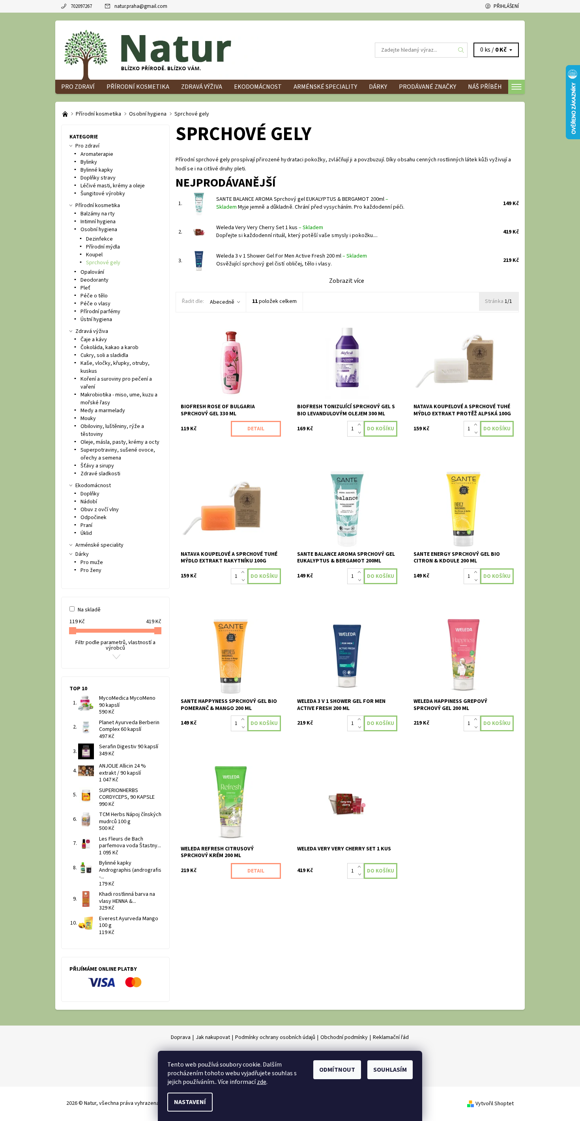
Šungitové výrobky (102, 194)
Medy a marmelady (102, 411)
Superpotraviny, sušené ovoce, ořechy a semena (117, 454)
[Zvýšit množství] (361, 425)
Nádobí (88, 502)
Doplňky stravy (98, 178)
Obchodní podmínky (344, 1037)
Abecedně (222, 302)
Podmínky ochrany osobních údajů (275, 1037)
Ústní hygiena (96, 319)
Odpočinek (93, 517)
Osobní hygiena (98, 230)
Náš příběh (485, 86)
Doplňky (89, 494)
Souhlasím (390, 1069)
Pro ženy (90, 570)
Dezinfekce (99, 239)
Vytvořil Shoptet (494, 1104)
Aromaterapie (96, 154)
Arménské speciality (325, 86)
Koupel (94, 255)
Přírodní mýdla (103, 247)
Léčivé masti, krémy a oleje (112, 186)
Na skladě (89, 610)
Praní (86, 525)
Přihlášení (506, 6)
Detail (255, 428)
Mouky (88, 418)
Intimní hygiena (98, 222)
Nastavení (190, 1102)
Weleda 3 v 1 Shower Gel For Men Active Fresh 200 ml (291, 256)
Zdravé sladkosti (100, 474)
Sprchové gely (103, 263)
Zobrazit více (346, 281)
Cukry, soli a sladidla (104, 355)
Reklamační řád (391, 1037)
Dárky (378, 86)
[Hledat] (461, 50)
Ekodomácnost (258, 86)
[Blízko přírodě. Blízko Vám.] (65, 114)
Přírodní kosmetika (138, 86)
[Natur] (159, 49)
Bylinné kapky (96, 170)
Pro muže (91, 562)
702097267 (81, 6)
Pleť (85, 288)
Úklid (86, 533)
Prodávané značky (427, 86)
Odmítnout (337, 1069)
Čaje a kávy (93, 340)
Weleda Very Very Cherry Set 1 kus (269, 228)
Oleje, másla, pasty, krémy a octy (119, 442)
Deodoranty (94, 280)
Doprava (181, 1037)
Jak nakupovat (213, 1037)
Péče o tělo (94, 296)
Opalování (92, 272)
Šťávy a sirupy (97, 466)
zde (261, 1082)
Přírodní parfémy (100, 312)
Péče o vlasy (95, 304)
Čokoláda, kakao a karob (109, 347)
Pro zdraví (78, 86)
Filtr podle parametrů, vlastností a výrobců (115, 645)
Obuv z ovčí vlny (99, 510)
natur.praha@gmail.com (140, 6)
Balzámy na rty (97, 214)
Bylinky (88, 162)
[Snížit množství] (361, 433)
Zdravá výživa (201, 86)
